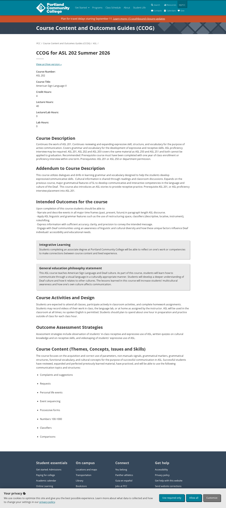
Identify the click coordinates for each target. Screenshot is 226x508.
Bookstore (81, 486)
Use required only (171, 497)
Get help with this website (168, 480)
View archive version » (49, 64)
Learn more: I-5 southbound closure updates (139, 18)
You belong (121, 469)
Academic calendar (46, 480)
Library (79, 480)
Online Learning (44, 486)
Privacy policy (162, 475)
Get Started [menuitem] (81, 7)
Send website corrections (168, 486)
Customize (211, 497)
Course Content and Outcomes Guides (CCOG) (95, 27)
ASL (95, 43)
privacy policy (47, 502)
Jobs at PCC (121, 486)
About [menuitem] (127, 7)
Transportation (83, 475)
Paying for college (45, 475)
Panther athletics (124, 475)
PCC (38, 43)
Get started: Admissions (48, 469)
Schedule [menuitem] (113, 7)
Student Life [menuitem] (139, 7)
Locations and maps (86, 469)
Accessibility (161, 469)
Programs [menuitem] (97, 7)
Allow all (193, 497)
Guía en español (123, 480)
